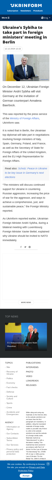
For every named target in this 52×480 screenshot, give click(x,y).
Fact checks (11, 387)
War (8, 367)
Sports (9, 403)
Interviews (32, 367)
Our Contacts (12, 433)
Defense (10, 392)
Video (29, 376)
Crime (9, 407)
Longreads (32, 381)
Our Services (12, 445)
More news (26, 302)
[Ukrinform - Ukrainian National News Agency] (26, 5)
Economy (10, 383)
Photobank (38, 11)
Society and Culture (11, 397)
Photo (29, 372)
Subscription (12, 11)
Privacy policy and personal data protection (14, 451)
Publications (33, 363)
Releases (31, 385)
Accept (26, 476)
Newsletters (26, 11)
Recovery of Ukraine (11, 372)
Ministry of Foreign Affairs (24, 118)
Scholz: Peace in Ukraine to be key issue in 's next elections (26, 173)
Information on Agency (13, 428)
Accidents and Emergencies (12, 413)
